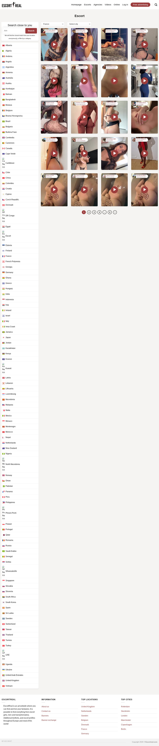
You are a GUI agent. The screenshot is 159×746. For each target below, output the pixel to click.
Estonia (9, 245)
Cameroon (10, 143)
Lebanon (9, 383)
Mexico (9, 416)
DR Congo (10, 216)
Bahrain (9, 94)
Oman (8, 481)
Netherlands (11, 443)
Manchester (126, 720)
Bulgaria (9, 127)
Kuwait (8, 368)
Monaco (9, 421)
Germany (9, 272)
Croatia (9, 189)
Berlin (123, 729)
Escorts (87, 4)
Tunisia (9, 640)
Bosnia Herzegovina (14, 116)
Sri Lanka (10, 613)
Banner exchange (49, 720)
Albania (9, 45)
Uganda (9, 664)
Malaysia (9, 405)
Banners (45, 716)
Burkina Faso (11, 132)
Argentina (10, 67)
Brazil (8, 121)
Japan (8, 337)
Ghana (8, 278)
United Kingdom (12, 680)
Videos (108, 4)
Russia (8, 546)
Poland (9, 524)
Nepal (8, 437)
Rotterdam (125, 707)
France (8, 256)
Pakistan (9, 486)
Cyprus (9, 194)
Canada (9, 148)
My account (7, 741)
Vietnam (9, 686)
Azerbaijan (10, 89)
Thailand (9, 635)
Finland (9, 251)
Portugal (9, 529)
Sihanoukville (11, 571)
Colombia (10, 183)
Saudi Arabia (11, 551)
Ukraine (9, 670)
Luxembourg (11, 394)
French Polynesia (13, 261)
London (124, 716)
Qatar (8, 535)
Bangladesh (11, 100)
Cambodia (10, 138)
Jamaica (9, 332)
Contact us (46, 711)
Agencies (98, 4)
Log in (125, 4)
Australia (9, 78)
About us (45, 707)
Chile (8, 172)
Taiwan (9, 629)
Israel (8, 316)
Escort (8, 236)
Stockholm (125, 711)
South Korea (11, 602)
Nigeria (9, 454)
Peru (8, 497)
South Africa (11, 597)
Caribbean (10, 163)
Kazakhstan (10, 348)
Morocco (9, 432)
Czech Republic (12, 200)
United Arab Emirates (14, 675)
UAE (8, 655)
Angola (9, 62)
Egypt (8, 227)
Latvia (8, 378)
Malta (8, 410)
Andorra (9, 56)
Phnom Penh (11, 513)
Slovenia (9, 591)
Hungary (9, 289)
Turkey (8, 646)
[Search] (156, 4)
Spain (8, 608)
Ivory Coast (10, 327)
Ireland (8, 310)
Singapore (10, 581)
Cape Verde (10, 154)
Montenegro (10, 426)
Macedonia (10, 399)
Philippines (10, 502)
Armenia (9, 72)
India (8, 294)
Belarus (9, 105)
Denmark (9, 205)
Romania (9, 540)
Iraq (7, 305)
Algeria (9, 51)
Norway (9, 475)
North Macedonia (13, 464)
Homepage (76, 4)
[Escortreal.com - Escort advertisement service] (12, 4)
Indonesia (10, 299)
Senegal (9, 556)
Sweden (9, 618)
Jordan (8, 343)
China (8, 178)
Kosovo (9, 359)
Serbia (8, 562)
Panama (9, 492)
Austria (8, 83)
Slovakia (9, 586)
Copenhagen (126, 725)
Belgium (9, 110)
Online (117, 4)
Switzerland (10, 624)
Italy (7, 321)
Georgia (9, 267)
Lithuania (9, 389)
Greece (9, 283)
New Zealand (11, 448)
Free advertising (140, 4)
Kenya (8, 354)
